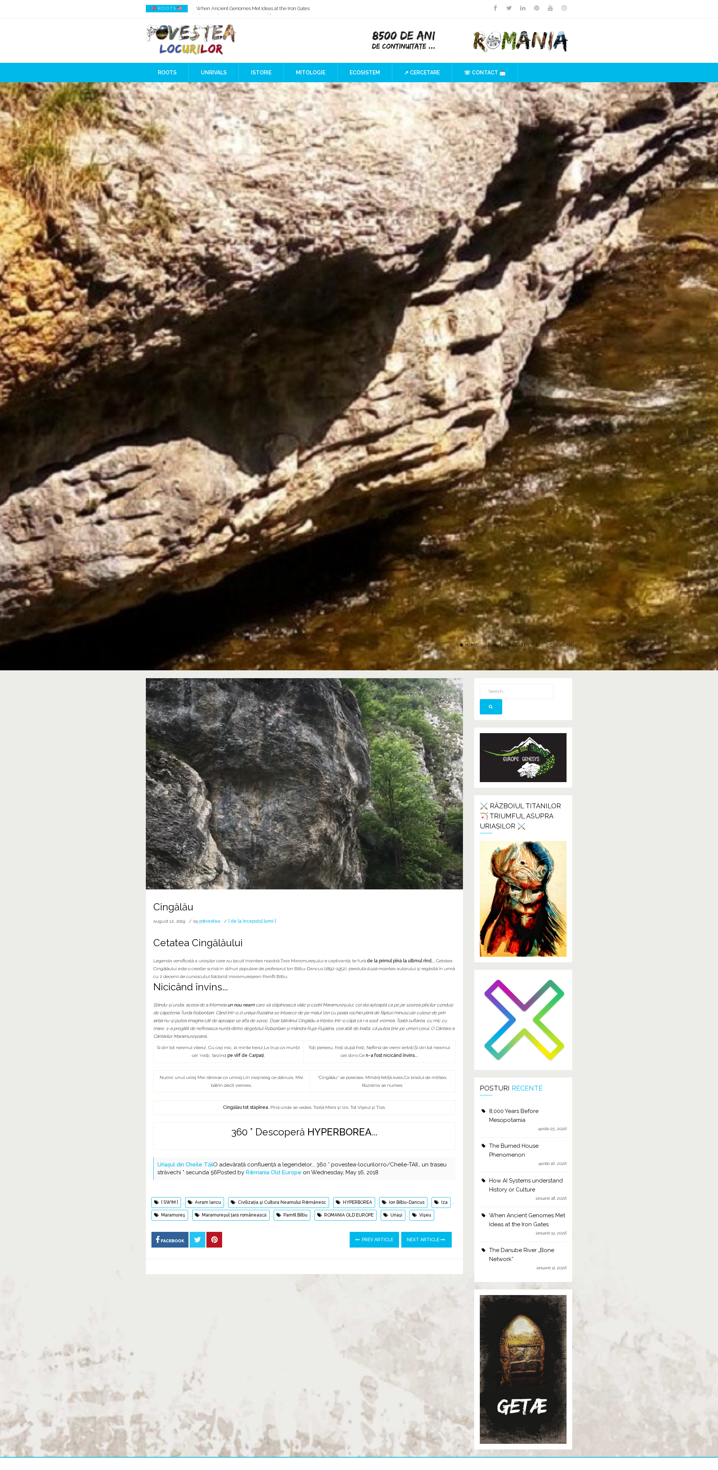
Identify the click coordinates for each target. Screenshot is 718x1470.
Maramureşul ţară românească (234, 1215)
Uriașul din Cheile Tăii (185, 1164)
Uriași (396, 1215)
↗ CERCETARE (422, 73)
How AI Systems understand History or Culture (526, 1185)
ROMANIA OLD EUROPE (349, 1215)
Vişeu (425, 1215)
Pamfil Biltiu (295, 1215)
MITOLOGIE (310, 73)
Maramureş (173, 1215)
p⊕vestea (209, 921)
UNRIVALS (214, 73)
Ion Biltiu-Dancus (406, 1202)
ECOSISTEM (365, 73)
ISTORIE (261, 73)
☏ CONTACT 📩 (485, 73)
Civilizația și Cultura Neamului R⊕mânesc (282, 1202)
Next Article (424, 1239)
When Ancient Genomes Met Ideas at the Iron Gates (527, 1220)
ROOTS (167, 73)
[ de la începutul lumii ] (252, 921)
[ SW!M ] (169, 1202)
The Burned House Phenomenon (513, 1150)
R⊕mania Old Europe (273, 1172)
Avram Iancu (208, 1202)
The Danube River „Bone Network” (233, 8)
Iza (444, 1202)
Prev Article (377, 1239)
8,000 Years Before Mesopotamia (513, 1115)
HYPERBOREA (339, 1132)
